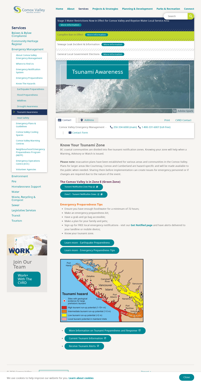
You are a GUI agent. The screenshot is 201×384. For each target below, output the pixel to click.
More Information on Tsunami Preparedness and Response (105, 330)
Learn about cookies (81, 378)
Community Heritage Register (25, 42)
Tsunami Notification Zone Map (81, 187)
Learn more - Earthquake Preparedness (87, 242)
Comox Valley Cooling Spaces (27, 134)
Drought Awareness (27, 106)
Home (59, 8)
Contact (64, 120)
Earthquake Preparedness (30, 89)
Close (186, 377)
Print (167, 120)
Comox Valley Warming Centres (28, 142)
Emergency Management (27, 49)
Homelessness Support (26, 186)
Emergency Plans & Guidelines (26, 125)
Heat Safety (23, 117)
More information (70, 24)
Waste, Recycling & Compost (24, 198)
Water (15, 192)
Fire (14, 181)
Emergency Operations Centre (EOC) (28, 162)
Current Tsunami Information (87, 338)
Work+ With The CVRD (25, 279)
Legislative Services (24, 210)
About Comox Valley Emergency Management (29, 57)
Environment (20, 176)
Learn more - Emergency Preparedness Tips (90, 250)
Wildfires (21, 100)
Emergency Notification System (28, 71)
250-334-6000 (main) (125, 127)
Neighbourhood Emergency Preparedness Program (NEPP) (30, 152)
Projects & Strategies (105, 8)
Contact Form (80, 132)
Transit (16, 215)
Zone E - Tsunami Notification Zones (84, 194)
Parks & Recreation (168, 8)
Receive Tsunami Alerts (84, 346)
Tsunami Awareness (27, 112)
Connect (189, 8)
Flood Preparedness (27, 94)
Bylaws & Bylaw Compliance (21, 34)
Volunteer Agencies (26, 169)
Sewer (15, 205)
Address (87, 120)
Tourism (17, 221)
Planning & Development (137, 8)
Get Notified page (141, 225)
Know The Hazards (25, 83)
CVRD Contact (183, 120)
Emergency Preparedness (29, 77)
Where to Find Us (25, 63)
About (71, 8)
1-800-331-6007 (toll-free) (156, 127)
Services (83, 8)
